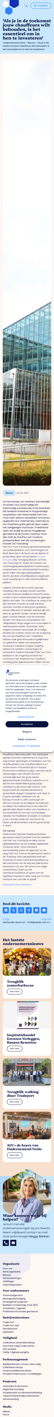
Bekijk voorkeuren (27, 739)
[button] (6, 910)
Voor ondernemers (16, 1290)
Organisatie (11, 1263)
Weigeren (27, 731)
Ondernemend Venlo (14, 42)
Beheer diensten (26, 716)
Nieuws (31, 42)
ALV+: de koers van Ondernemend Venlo (24, 1147)
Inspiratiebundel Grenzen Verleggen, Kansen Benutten (23, 1038)
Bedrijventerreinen (16, 1317)
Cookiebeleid (18, 745)
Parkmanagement (15, 1359)
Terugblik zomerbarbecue (20, 983)
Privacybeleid (33, 745)
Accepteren (27, 724)
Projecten (9, 1381)
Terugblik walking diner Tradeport (23, 1093)
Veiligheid (10, 1337)
